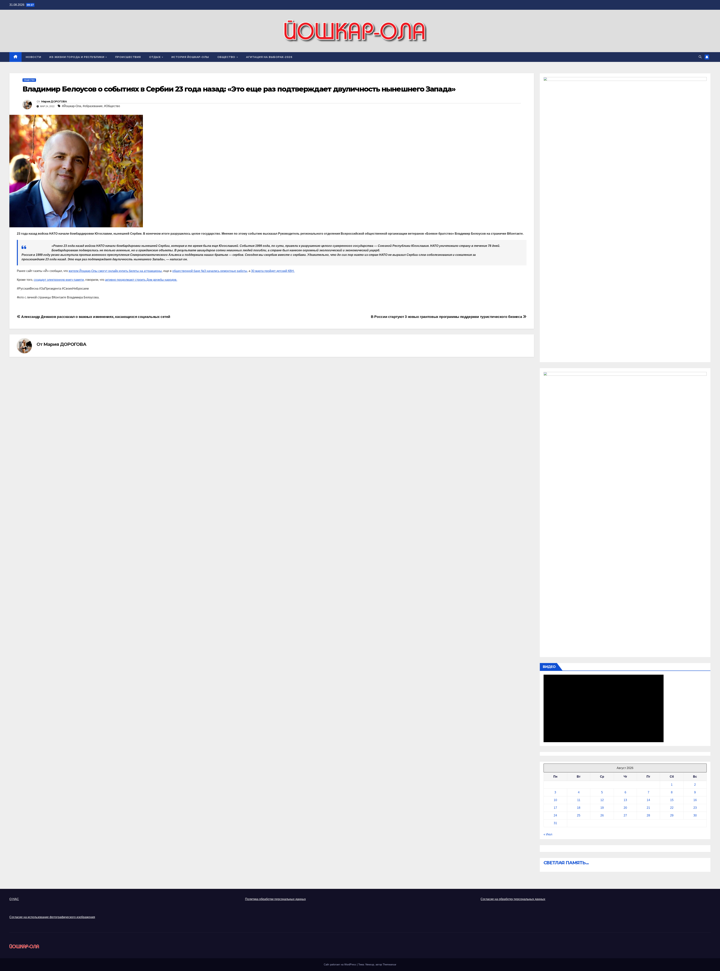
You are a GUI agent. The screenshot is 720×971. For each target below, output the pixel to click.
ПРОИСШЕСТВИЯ (128, 57)
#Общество (112, 106)
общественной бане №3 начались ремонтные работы (209, 271)
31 (555, 823)
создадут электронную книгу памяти (59, 279)
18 (578, 807)
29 (672, 815)
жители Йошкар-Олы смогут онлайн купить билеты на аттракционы (115, 271)
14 (648, 800)
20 (625, 807)
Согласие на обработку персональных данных (513, 899)
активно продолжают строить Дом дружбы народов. (141, 279)
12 (602, 800)
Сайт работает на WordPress (340, 964)
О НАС (14, 899)
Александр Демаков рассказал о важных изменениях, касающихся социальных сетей (95, 317)
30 (695, 815)
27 (625, 815)
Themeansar (389, 964)
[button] (700, 57)
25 (578, 815)
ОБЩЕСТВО (226, 57)
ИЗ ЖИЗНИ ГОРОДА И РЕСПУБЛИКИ (77, 57)
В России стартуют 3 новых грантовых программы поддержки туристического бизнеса (447, 317)
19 (602, 807)
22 (672, 807)
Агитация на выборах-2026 (269, 57)
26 (602, 815)
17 (555, 807)
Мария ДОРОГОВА (54, 101)
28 (648, 815)
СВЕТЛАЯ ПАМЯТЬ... (566, 862)
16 (695, 800)
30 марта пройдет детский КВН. (273, 271)
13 (625, 800)
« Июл (548, 834)
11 (578, 800)
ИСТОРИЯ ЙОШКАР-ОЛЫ (190, 57)
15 (672, 800)
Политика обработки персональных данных (275, 899)
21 (648, 807)
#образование (93, 106)
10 (555, 800)
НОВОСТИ (33, 57)
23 (695, 807)
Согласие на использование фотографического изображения (52, 917)
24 (555, 815)
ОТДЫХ (155, 57)
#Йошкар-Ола (71, 106)
